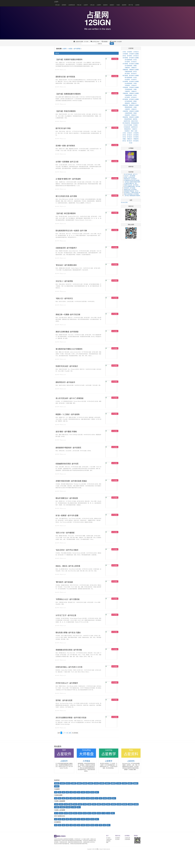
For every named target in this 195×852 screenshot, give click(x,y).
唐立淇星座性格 (126, 123)
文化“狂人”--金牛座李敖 (64, 281)
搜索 (112, 43)
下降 (100, 825)
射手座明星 (125, 99)
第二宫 (61, 813)
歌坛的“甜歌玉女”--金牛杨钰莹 (67, 498)
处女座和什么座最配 (134, 81)
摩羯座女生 (134, 103)
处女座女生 (134, 79)
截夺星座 (125, 804)
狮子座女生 (134, 73)
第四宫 (70, 813)
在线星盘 (102, 783)
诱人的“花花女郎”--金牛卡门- (131, 174)
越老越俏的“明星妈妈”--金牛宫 (131, 191)
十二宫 (108, 813)
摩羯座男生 (127, 103)
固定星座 (113, 804)
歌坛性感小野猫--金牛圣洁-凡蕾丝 (68, 632)
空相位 (109, 798)
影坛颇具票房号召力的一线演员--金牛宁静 (71, 230)
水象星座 (136, 804)
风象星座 (62, 807)
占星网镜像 (127, 839)
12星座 (118, 5)
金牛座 (124, 55)
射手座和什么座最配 (134, 99)
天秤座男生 (127, 85)
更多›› (97, 792)
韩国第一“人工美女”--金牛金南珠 (68, 414)
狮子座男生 (127, 73)
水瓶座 (135, 107)
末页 (70, 733)
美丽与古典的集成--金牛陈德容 (67, 331)
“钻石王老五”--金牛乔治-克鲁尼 (67, 550)
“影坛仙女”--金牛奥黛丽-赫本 (66, 265)
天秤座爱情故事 (128, 89)
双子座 (135, 59)
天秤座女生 (134, 85)
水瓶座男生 (127, 109)
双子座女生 (134, 61)
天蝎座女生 (134, 91)
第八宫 (89, 813)
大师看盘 (131, 148)
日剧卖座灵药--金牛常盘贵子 (66, 248)
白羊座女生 (136, 51)
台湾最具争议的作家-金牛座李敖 (131, 180)
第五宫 (75, 813)
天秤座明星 (125, 87)
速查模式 (79, 783)
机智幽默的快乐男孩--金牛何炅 (67, 463)
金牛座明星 (77, 48)
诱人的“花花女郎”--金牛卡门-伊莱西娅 (69, 398)
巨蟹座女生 (134, 67)
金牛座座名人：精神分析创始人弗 (132, 192)
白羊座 (124, 51)
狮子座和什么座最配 (134, 75)
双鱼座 (135, 113)
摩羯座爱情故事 (128, 107)
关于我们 (108, 838)
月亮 (60, 792)
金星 (67, 792)
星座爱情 (124, 5)
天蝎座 (135, 89)
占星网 (56, 2)
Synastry (123, 202)
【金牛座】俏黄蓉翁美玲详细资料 (68, 94)
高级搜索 (105, 41)
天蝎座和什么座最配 (134, 93)
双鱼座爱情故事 (128, 119)
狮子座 (135, 71)
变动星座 (68, 807)
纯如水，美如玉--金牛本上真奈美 (68, 566)
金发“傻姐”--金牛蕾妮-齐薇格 (66, 431)
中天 (100, 798)
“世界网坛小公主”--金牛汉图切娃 (68, 599)
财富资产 (107, 783)
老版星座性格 (127, 129)
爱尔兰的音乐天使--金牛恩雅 (66, 196)
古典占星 (92, 5)
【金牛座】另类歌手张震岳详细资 (132, 182)
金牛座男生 (129, 55)
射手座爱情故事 (128, 101)
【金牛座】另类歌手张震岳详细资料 (69, 59)
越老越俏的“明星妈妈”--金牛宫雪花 (68, 447)
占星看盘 (137, 5)
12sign (100, 849)
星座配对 (112, 5)
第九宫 (94, 813)
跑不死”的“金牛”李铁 (63, 128)
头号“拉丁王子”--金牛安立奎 (66, 615)
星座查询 (105, 5)
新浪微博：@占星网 (117, 41)
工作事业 (119, 783)
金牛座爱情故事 (128, 59)
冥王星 (92, 792)
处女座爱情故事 (128, 83)
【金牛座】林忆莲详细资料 (66, 213)
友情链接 (108, 841)
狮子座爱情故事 (128, 77)
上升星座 (73, 807)
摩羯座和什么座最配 (134, 105)
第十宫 (98, 813)
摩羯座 (135, 101)
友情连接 (57, 786)
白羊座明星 (125, 53)
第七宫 (84, 813)
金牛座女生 (136, 55)
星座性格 (135, 119)
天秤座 (135, 83)
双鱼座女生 (134, 115)
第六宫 (80, 813)
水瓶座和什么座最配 (134, 111)
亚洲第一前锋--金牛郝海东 (65, 145)
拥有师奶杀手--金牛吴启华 (65, 382)
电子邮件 (117, 839)
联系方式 (68, 783)
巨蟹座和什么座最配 (134, 69)
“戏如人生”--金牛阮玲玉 (64, 298)
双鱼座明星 (125, 117)
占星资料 (131, 761)
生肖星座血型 (127, 127)
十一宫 (103, 813)
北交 (104, 825)
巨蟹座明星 (125, 69)
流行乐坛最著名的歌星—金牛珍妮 (132, 186)
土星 (79, 792)
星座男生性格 (127, 121)
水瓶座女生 (134, 109)
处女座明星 (125, 81)
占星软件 (86, 5)
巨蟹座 (135, 65)
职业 (127, 202)
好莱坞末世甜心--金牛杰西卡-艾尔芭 (69, 667)
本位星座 (119, 804)
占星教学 (99, 5)
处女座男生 (127, 79)
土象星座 (57, 807)
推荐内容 (57, 53)
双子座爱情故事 (128, 65)
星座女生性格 (134, 121)
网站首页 (57, 783)
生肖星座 (135, 125)
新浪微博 (117, 838)
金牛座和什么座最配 (134, 57)
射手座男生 (127, 97)
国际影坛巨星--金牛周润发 (65, 76)
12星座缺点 (127, 131)
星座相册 (85, 783)
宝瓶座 (103, 804)
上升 (97, 798)
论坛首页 (62, 783)
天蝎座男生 (127, 91)
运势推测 (64, 5)
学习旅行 (124, 783)
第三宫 (65, 813)
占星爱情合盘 (71, 5)
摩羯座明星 (125, 105)
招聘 (107, 842)
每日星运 (96, 783)
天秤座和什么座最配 (134, 87)
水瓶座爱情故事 (128, 113)
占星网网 (65, 839)
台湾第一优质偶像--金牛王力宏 (67, 161)
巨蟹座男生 (127, 67)
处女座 (135, 77)
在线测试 (90, 783)
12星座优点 (134, 129)
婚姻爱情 (113, 783)
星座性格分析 (134, 127)
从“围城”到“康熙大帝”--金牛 (130, 183)
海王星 (87, 792)
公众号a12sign (95, 41)
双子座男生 (127, 61)
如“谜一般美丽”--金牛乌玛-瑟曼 (67, 515)
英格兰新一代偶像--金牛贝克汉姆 (68, 314)
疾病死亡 (130, 783)
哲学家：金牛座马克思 (64, 700)
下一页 (66, 733)
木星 (75, 792)
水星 (63, 792)
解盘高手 (135, 783)
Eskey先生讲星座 (128, 125)
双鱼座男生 (127, 115)
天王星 (83, 792)
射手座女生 (134, 97)
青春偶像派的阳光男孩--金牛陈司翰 (69, 650)
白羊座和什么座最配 (134, 53)
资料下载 (131, 5)
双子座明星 (125, 63)
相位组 (104, 798)
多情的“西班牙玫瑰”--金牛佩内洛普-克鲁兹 (71, 481)
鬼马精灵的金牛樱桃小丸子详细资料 (69, 349)
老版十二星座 (134, 131)
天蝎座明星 (125, 93)
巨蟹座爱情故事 (128, 71)
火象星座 (130, 804)
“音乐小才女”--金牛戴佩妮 (65, 532)
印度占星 (79, 5)
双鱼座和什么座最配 (134, 117)
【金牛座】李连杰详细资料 (66, 111)
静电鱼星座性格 (135, 123)
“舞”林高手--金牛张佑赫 (64, 582)
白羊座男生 (129, 51)
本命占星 (57, 5)
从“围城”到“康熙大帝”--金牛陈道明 (68, 179)
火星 (71, 792)
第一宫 (56, 813)
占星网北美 (108, 839)
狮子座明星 (125, 75)
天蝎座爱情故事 (128, 95)
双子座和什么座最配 (134, 63)
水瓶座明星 (125, 111)
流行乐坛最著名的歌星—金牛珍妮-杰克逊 (71, 717)
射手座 (135, 95)
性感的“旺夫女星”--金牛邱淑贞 (67, 366)
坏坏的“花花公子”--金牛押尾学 (67, 683)
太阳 (56, 792)
